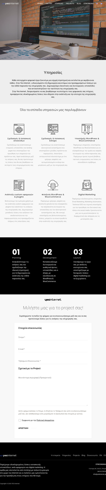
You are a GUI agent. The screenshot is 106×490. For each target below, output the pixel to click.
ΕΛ (105, 455)
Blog (83, 455)
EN (100, 455)
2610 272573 (101, 471)
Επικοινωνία (92, 455)
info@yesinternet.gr (99, 474)
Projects (76, 455)
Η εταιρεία (55, 455)
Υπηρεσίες (66, 455)
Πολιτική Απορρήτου (45, 420)
